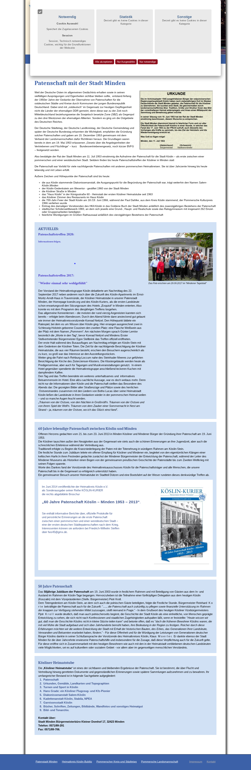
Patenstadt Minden (47, 761)
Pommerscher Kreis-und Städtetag (116, 761)
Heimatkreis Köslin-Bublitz (77, 761)
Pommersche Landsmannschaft (159, 761)
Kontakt (211, 761)
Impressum (195, 761)
